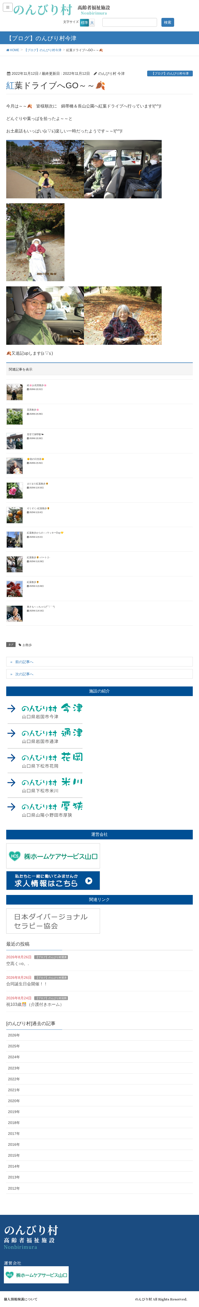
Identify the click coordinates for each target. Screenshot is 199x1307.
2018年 (14, 1123)
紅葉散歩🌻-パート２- (38, 557)
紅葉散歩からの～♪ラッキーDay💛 (45, 532)
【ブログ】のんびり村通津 (51, 957)
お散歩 (27, 645)
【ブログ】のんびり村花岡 (51, 998)
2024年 (14, 1057)
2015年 (14, 1155)
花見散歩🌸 (33, 409)
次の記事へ (24, 674)
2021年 (14, 1090)
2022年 (14, 1079)
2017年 (14, 1133)
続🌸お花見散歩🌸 (37, 385)
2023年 (14, 1068)
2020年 (14, 1101)
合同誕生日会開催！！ (27, 984)
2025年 (14, 1046)
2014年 (14, 1166)
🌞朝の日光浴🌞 (35, 459)
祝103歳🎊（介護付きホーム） (35, 1004)
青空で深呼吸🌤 (35, 434)
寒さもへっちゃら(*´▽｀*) (41, 606)
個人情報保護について (21, 1299)
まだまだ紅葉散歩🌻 (37, 483)
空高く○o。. (17, 963)
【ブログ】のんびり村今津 (170, 73)
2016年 (14, 1144)
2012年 (14, 1188)
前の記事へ (24, 662)
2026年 (14, 1035)
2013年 (14, 1177)
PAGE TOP (189, 1263)
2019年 (14, 1112)
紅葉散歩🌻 (33, 582)
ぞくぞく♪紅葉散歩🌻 (38, 508)
